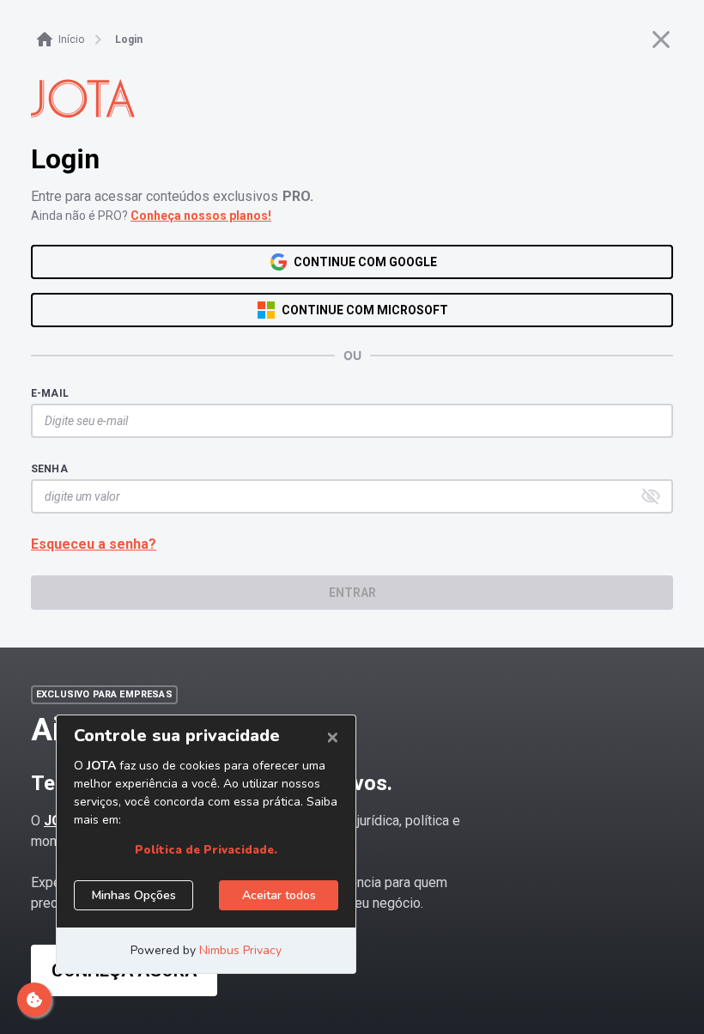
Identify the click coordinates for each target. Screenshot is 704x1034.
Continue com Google (365, 262)
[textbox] (343, 420)
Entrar (352, 592)
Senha (49, 469)
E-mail (50, 393)
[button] (650, 496)
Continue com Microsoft (365, 310)
